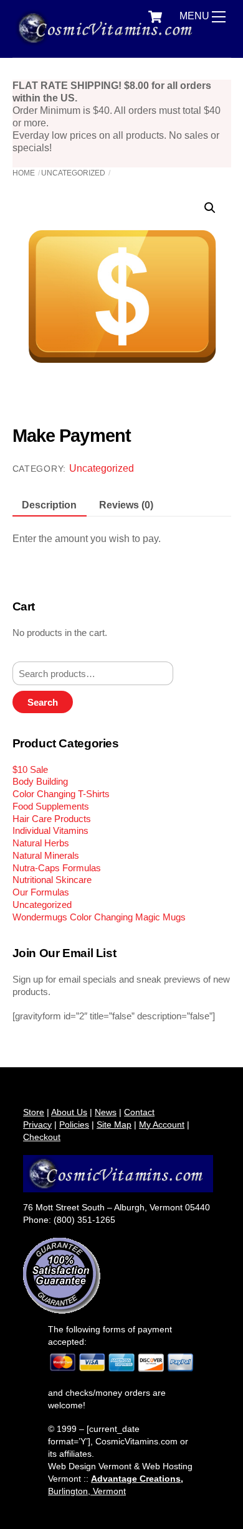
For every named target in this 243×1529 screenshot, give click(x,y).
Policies (74, 1124)
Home (23, 173)
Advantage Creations (136, 1479)
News (106, 1112)
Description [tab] (49, 505)
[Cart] (155, 16)
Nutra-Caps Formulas (56, 868)
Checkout (41, 1137)
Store (33, 1112)
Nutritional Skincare (52, 879)
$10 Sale (30, 769)
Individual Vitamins (50, 830)
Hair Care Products (51, 818)
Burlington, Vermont (87, 1491)
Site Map (114, 1124)
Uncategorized (73, 173)
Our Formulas (40, 892)
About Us (69, 1112)
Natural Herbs (40, 843)
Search (42, 702)
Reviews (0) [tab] (126, 505)
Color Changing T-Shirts (61, 793)
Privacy (37, 1124)
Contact (139, 1112)
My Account (161, 1124)
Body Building (40, 781)
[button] (210, 208)
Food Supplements (50, 806)
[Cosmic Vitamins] (107, 41)
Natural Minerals (45, 855)
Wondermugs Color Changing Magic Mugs (99, 917)
